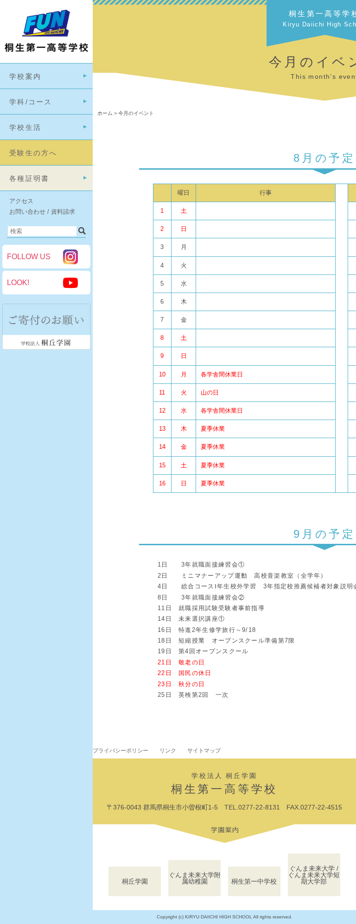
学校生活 (25, 127)
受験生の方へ (33, 153)
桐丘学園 (135, 881)
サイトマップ (204, 750)
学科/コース (30, 102)
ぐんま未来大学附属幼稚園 (195, 878)
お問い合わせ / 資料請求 (42, 212)
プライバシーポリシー (120, 750)
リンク (167, 750)
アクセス (21, 201)
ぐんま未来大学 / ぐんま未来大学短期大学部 (314, 875)
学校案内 (25, 76)
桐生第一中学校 (254, 881)
